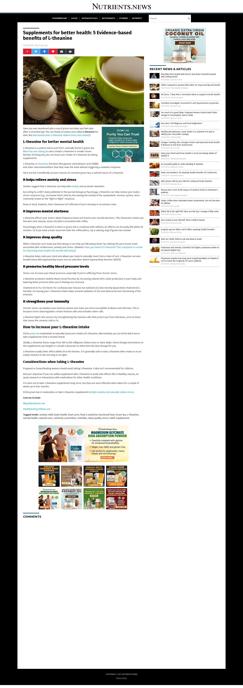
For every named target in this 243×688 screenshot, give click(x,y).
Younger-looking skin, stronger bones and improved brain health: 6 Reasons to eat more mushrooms (190, 143)
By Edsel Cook (176, 106)
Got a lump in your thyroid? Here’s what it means (183, 220)
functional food (106, 414)
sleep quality (94, 418)
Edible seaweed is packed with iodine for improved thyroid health (190, 85)
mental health (30, 418)
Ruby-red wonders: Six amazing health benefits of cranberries (189, 172)
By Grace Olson (176, 80)
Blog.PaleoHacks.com (34, 403)
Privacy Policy (121, 678)
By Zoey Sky (175, 148)
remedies (82, 418)
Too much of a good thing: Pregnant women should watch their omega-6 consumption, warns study (189, 113)
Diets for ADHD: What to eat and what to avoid (181, 239)
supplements (123, 418)
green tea (34, 333)
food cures (73, 414)
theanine (43, 163)
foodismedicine (59, 18)
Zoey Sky (43, 45)
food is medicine (88, 414)
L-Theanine (133, 414)
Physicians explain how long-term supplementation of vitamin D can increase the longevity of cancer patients (190, 259)
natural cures (46, 418)
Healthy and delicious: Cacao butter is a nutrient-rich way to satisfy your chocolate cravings (187, 132)
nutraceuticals (89, 18)
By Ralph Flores (176, 184)
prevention (70, 418)
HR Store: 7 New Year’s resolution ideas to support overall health (190, 94)
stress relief (108, 418)
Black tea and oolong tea (36, 151)
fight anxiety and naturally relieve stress (113, 392)
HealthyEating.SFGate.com (36, 409)
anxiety (75, 186)
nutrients (137, 18)
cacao (74, 18)
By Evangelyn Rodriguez (179, 88)
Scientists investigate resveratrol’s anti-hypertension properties (190, 103)
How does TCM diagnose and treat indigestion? (181, 123)
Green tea (121, 414)
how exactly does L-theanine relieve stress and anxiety (61, 135)
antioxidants (108, 18)
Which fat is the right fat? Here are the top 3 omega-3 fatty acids (190, 211)
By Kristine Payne (177, 98)
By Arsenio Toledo (177, 167)
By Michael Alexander (178, 159)
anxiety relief (46, 414)
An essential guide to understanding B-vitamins (182, 164)
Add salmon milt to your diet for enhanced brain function (186, 181)
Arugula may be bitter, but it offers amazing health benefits (188, 229)
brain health (60, 414)
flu (57, 320)
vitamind (123, 18)
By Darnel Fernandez (178, 242)
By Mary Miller (176, 137)
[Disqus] (83, 556)
